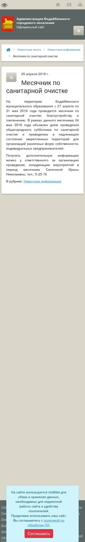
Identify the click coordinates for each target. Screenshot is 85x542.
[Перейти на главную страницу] (58, 4)
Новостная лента (29, 49)
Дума (4, 519)
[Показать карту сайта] (80, 4)
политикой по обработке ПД (46, 522)
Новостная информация (64, 49)
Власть (6, 525)
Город (5, 513)
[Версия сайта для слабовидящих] (4, 4)
